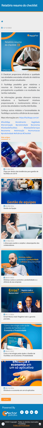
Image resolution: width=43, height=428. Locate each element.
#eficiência (18, 133)
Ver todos (6, 399)
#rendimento (21, 122)
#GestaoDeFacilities (9, 127)
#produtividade (22, 124)
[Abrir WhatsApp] (38, 423)
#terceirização (7, 124)
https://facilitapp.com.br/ (29, 117)
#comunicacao (34, 130)
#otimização (19, 130)
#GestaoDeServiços (32, 127)
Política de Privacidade (21, 425)
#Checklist (27, 133)
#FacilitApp (5, 122)
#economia (35, 124)
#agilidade (36, 122)
